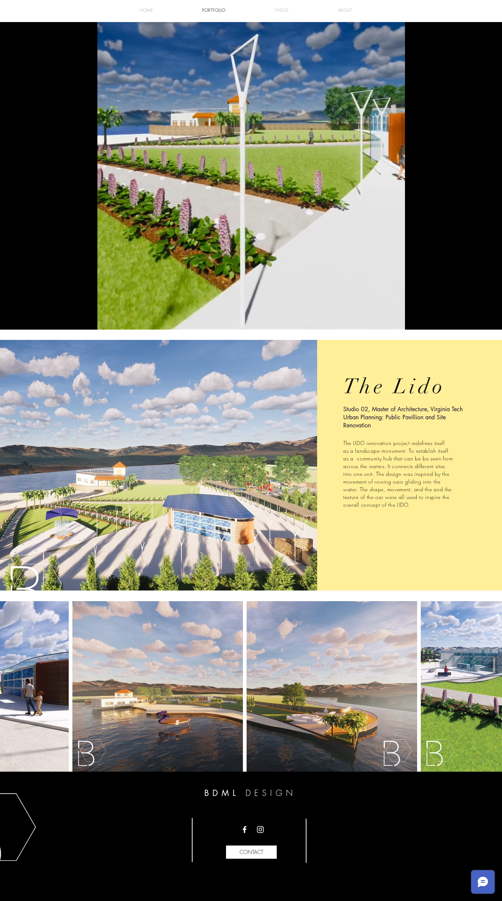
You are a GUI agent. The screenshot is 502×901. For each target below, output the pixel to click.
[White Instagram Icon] (260, 829)
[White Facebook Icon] (244, 829)
